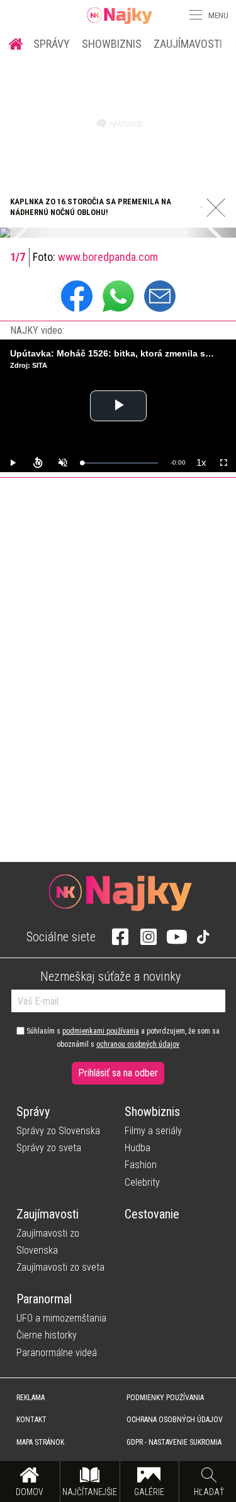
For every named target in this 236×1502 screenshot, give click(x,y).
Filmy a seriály (153, 1131)
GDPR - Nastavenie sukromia (174, 1442)
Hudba (137, 1148)
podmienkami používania (100, 1031)
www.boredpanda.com (108, 256)
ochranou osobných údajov (137, 1044)
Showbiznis (112, 43)
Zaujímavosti (188, 43)
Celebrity (142, 1182)
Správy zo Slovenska (58, 1131)
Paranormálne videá (56, 1353)
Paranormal (44, 1298)
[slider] (120, 463)
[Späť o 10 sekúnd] (37, 462)
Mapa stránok (40, 1442)
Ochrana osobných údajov (174, 1419)
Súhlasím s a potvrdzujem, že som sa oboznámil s (122, 1037)
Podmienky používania (165, 1397)
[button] (194, 15)
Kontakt (31, 1419)
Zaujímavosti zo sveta (60, 1267)
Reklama (30, 1397)
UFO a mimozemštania (61, 1318)
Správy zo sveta (48, 1148)
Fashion (141, 1165)
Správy (51, 43)
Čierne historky (46, 1335)
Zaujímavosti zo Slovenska (47, 1241)
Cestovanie (152, 1214)
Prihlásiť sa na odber (118, 1073)
